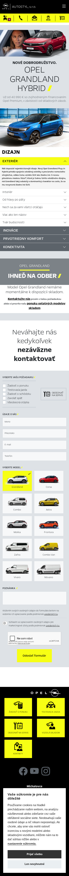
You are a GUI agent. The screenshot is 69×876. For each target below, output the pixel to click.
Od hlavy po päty (13, 200)
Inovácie (10, 230)
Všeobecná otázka (18, 402)
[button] (34, 655)
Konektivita (14, 247)
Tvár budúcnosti (13, 222)
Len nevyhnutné (34, 864)
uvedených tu (51, 614)
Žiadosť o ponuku (18, 385)
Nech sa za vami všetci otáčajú (22, 207)
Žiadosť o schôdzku (19, 394)
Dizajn (11, 151)
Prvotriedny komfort (23, 238)
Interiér (7, 192)
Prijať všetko (34, 854)
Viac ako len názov (14, 215)
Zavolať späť (14, 398)
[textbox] (34, 421)
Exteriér (10, 161)
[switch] (4, 623)
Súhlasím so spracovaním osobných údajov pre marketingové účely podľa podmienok (34, 624)
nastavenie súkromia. (22, 843)
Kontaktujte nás (19, 299)
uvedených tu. (53, 625)
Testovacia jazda (17, 390)
